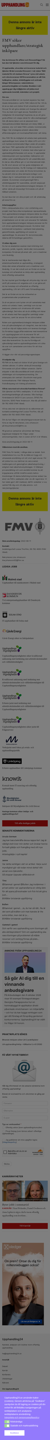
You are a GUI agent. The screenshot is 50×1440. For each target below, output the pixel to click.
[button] (36, 1433)
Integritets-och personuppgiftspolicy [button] (21, 1417)
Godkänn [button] (14, 1433)
